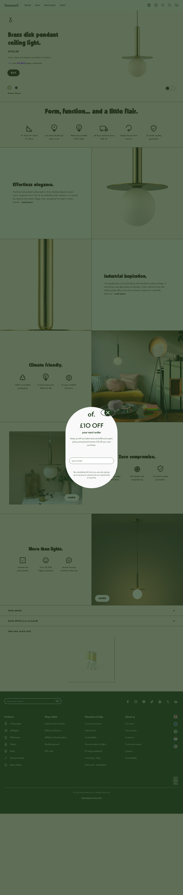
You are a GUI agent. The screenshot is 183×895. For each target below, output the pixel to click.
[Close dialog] (108, 412)
